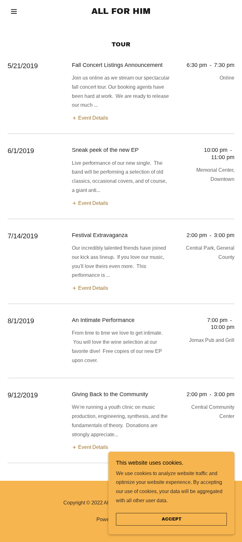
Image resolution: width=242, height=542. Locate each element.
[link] (121, 12)
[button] (25, 11)
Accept (172, 519)
